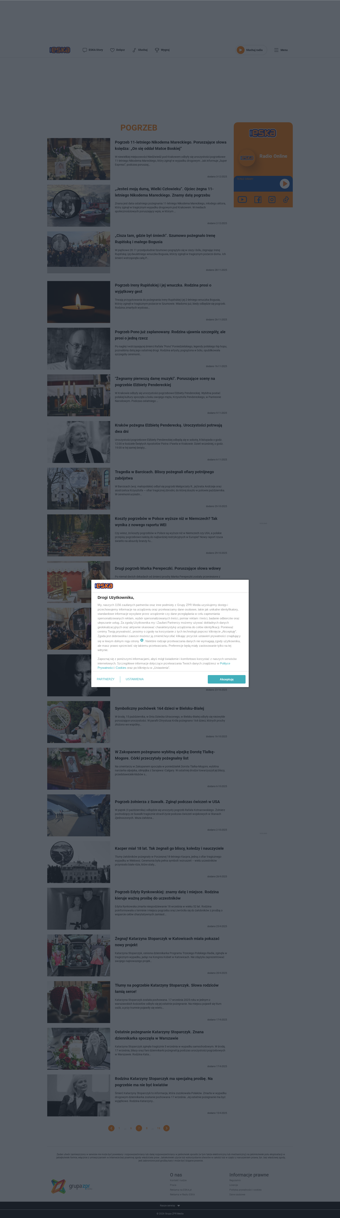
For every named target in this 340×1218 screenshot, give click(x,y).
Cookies (121, 667)
